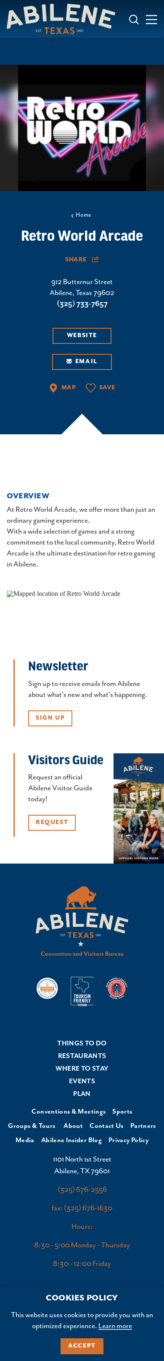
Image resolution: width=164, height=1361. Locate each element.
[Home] (64, 19)
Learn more (115, 1326)
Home (84, 215)
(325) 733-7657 (82, 304)
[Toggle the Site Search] (134, 18)
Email (86, 361)
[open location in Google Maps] (63, 593)
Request (52, 822)
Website (82, 335)
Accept (82, 1345)
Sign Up (50, 718)
